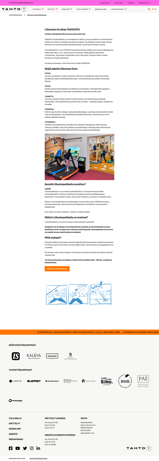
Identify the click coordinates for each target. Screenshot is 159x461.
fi (155, 9)
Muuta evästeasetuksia (38, 458)
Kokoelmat (15, 428)
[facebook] (10, 448)
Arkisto (13, 434)
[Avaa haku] (149, 9)
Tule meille (15, 418)
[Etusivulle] (14, 9)
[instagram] (31, 448)
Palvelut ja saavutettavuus (57, 269)
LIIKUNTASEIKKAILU (15, 15)
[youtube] (17, 448)
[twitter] (25, 448)
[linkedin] (38, 448)
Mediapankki (16, 439)
